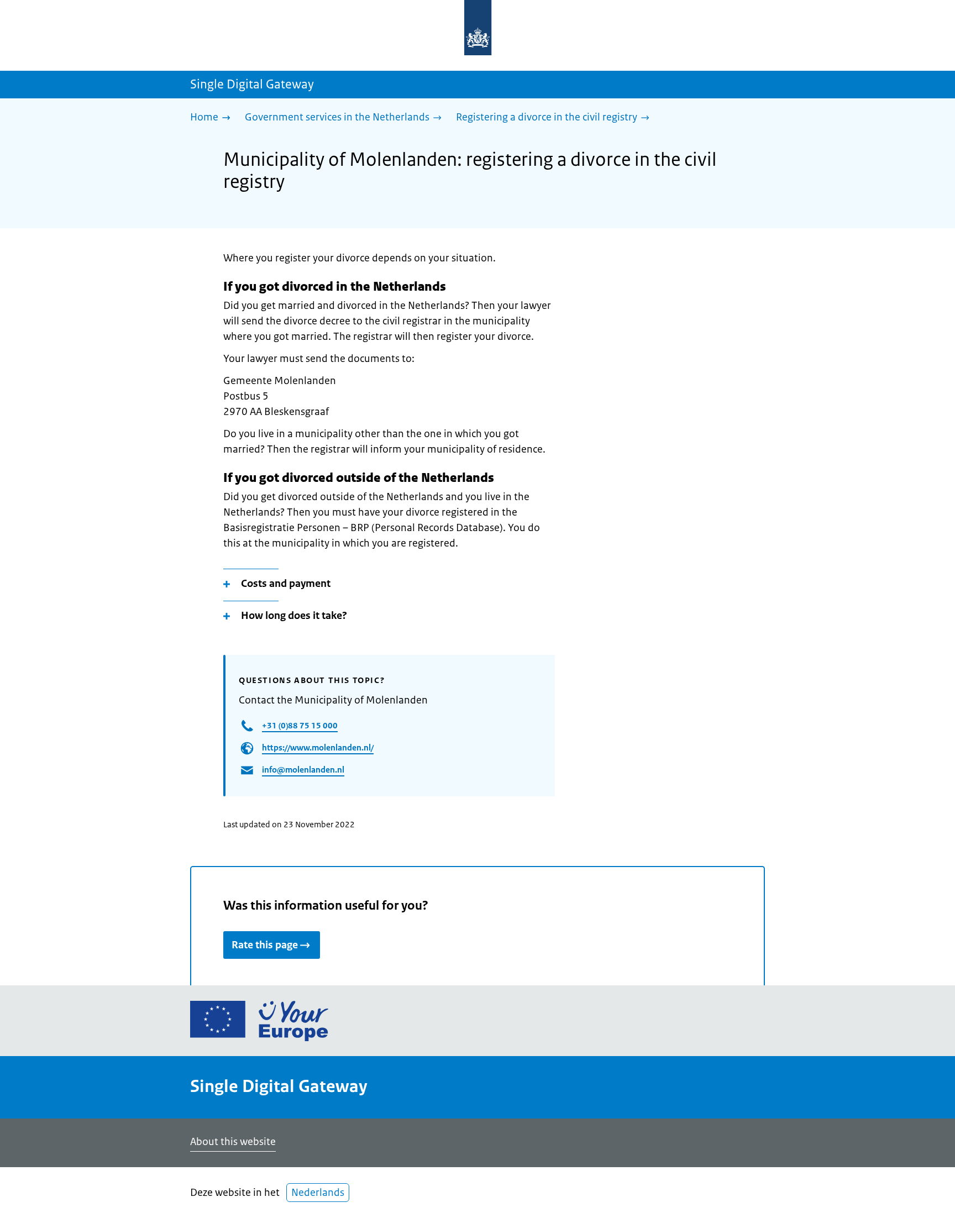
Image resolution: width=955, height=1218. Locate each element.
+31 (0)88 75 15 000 (300, 725)
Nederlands (317, 1192)
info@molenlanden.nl (303, 769)
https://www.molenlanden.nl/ (318, 747)
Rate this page (265, 945)
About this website (233, 1141)
